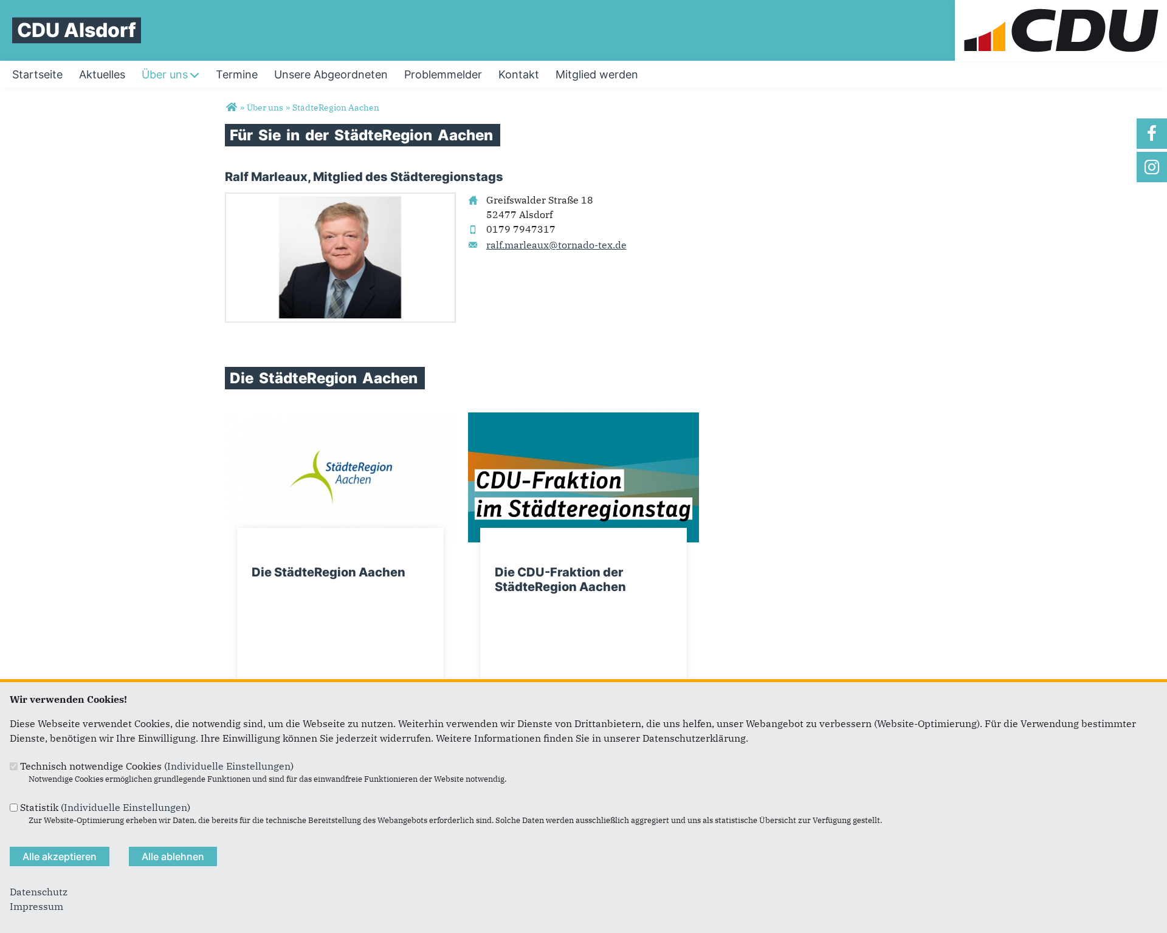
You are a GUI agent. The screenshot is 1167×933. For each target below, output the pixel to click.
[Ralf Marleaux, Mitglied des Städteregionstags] (340, 200)
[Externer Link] (340, 420)
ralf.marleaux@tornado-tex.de (556, 245)
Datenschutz (38, 892)
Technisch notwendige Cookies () (157, 766)
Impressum (36, 906)
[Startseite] (1061, 7)
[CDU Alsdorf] (231, 107)
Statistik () (105, 807)
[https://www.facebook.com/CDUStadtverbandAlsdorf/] (1152, 133)
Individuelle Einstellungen (229, 766)
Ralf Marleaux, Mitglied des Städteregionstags (364, 176)
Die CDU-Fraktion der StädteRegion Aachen (560, 579)
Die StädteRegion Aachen (328, 572)
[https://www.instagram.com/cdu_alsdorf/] (1152, 167)
